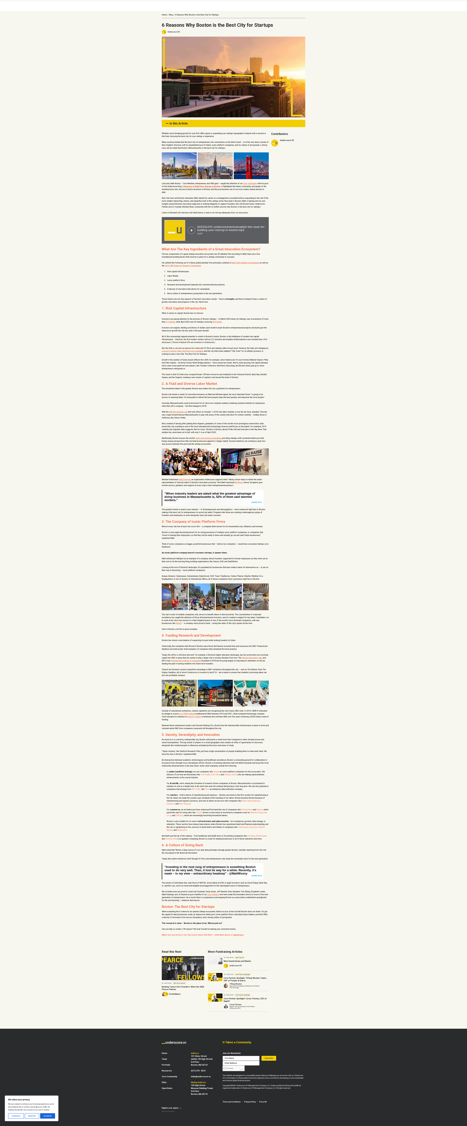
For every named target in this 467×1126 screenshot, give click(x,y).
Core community (250, 183)
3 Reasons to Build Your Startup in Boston (201, 186)
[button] (233, 123)
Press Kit (263, 1102)
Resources (167, 1071)
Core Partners (213, 894)
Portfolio (166, 1065)
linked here (238, 935)
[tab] (233, 123)
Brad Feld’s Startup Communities (245, 263)
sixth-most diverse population (208, 438)
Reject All (32, 1116)
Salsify (179, 623)
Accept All (48, 1116)
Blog (171, 15)
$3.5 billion (217, 322)
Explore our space (170, 1108)
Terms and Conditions (232, 1102)
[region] (31, 1108)
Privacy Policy (250, 1102)
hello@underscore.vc (201, 1076)
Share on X (256, 502)
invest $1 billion (194, 717)
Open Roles (167, 1088)
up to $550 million (186, 714)
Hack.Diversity (184, 479)
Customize (16, 1116)
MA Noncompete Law (178, 412)
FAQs (164, 1082)
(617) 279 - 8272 (198, 1071)
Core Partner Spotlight (242, 974)
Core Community (169, 1076)
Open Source (239, 957)
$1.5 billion (170, 322)
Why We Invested (179, 983)
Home (164, 15)
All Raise (239, 482)
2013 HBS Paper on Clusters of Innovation (183, 266)
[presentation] (234, 1068)
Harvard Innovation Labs (252, 658)
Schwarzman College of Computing (186, 661)
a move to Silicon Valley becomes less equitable (182, 351)
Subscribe (269, 1058)
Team (164, 1059)
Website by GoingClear (168, 1111)
